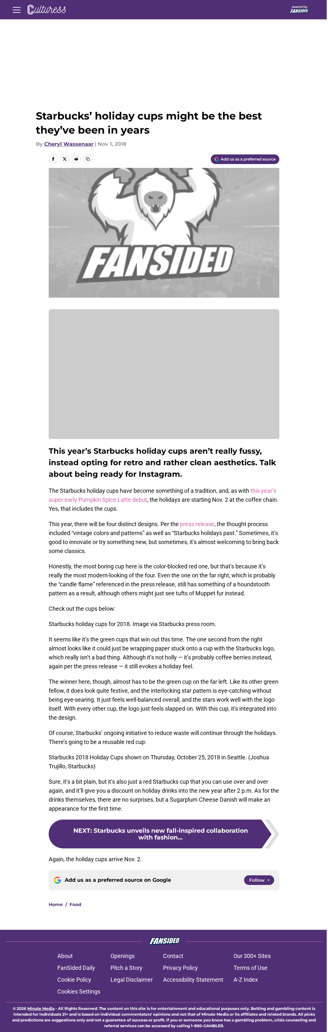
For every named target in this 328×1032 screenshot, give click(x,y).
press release (197, 524)
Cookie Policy (74, 979)
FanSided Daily (76, 967)
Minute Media (40, 1008)
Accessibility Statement (193, 979)
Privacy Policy (180, 967)
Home (56, 904)
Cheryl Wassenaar (69, 144)
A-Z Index (246, 979)
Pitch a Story (127, 967)
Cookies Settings (78, 991)
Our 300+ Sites (252, 956)
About (65, 956)
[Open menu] (16, 9)
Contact (173, 956)
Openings (123, 956)
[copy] (87, 158)
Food (75, 904)
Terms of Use (250, 967)
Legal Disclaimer (132, 979)
